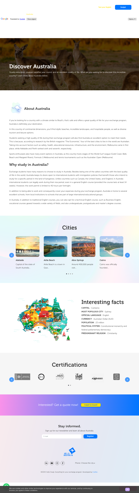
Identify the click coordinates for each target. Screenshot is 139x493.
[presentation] (11, 255)
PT (127, 3)
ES (129, 3)
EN (124, 3)
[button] (66, 273)
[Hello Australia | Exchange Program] (16, 6)
